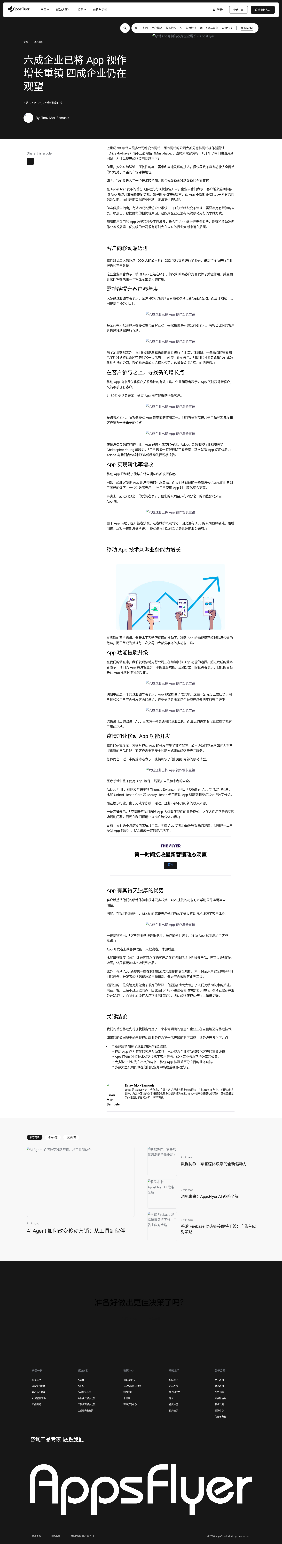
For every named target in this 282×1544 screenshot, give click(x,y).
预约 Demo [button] (129, 1318)
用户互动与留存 (209, 27)
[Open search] (125, 28)
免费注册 (238, 9)
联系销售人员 (263, 9)
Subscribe (247, 28)
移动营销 (38, 42)
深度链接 (191, 27)
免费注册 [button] (154, 1318)
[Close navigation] (136, 28)
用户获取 (157, 27)
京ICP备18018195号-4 (82, 1535)
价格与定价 (100, 9)
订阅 (170, 864)
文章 (26, 42)
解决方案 (62, 9)
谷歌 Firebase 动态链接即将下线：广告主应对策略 (218, 1229)
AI (181, 27)
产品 (43, 9)
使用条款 (36, 1535)
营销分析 (227, 27)
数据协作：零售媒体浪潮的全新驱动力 (214, 1164)
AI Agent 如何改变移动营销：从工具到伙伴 (76, 1231)
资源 (80, 9)
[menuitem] (45, 10)
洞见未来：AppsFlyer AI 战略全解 (210, 1196)
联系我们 (73, 1439)
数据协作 (171, 27)
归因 (145, 27)
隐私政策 (55, 1535)
